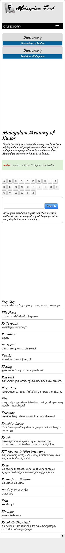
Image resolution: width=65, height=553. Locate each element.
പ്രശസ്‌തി (48, 165)
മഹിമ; (16, 165)
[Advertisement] (32, 93)
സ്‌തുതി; (36, 165)
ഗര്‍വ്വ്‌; (25, 165)
